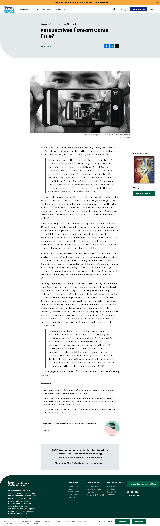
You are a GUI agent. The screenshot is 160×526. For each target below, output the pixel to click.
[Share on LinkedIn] (112, 46)
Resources (23, 9)
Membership (60, 9)
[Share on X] (117, 46)
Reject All (122, 522)
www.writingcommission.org (67, 404)
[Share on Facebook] (106, 46)
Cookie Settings (105, 522)
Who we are (73, 486)
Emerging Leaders (94, 489)
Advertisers (111, 486)
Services (46, 9)
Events (35, 9)
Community (92, 492)
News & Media (73, 494)
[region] (80, 522)
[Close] (156, 521)
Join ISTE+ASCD (138, 9)
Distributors (112, 489)
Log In (152, 9)
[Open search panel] (114, 9)
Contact (71, 497)
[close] (158, 2)
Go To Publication (144, 193)
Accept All (139, 522)
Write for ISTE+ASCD (95, 495)
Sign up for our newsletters (142, 484)
